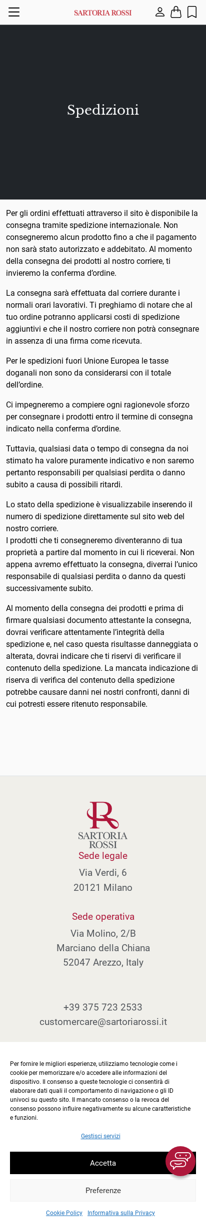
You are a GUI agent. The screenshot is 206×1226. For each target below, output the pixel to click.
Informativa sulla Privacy (121, 1213)
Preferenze (103, 1190)
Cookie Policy (64, 1213)
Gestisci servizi (100, 1136)
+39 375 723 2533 (103, 1007)
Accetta (103, 1163)
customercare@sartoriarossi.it (103, 1021)
